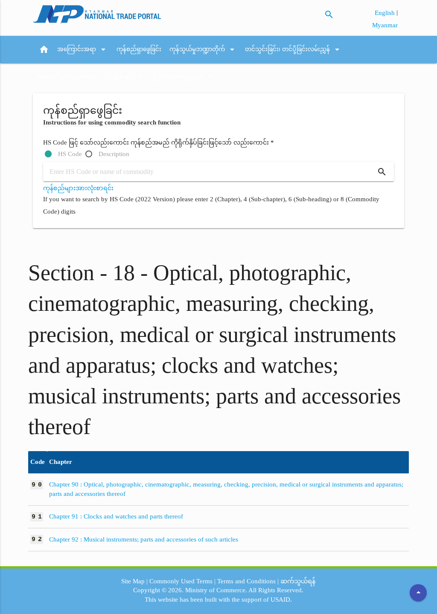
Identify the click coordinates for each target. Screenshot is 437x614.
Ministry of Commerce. (216, 590)
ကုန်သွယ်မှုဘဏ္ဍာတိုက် (203, 49)
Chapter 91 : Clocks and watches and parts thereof (116, 516)
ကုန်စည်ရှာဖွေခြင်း (139, 49)
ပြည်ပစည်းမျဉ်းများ (185, 77)
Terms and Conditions (246, 581)
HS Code (70, 154)
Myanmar (385, 25)
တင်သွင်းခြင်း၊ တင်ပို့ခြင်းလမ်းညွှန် (293, 49)
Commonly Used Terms (181, 581)
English (385, 12)
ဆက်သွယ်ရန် (297, 581)
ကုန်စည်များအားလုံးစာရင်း (78, 188)
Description (114, 154)
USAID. (281, 599)
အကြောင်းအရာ (82, 49)
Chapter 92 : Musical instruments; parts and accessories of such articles (143, 539)
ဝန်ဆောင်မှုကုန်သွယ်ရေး (66, 76)
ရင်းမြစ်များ (125, 77)
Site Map (133, 581)
